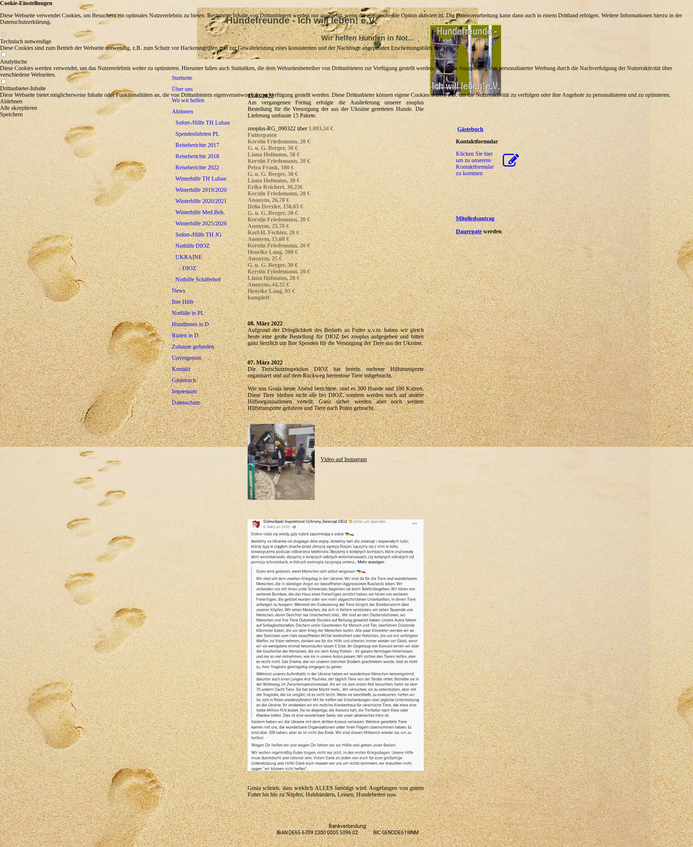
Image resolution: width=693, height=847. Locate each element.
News (178, 291)
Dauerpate (469, 231)
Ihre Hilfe (183, 302)
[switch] (3, 35)
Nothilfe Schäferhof (198, 279)
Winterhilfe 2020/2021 (201, 201)
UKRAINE (188, 257)
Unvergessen (186, 358)
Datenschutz (186, 402)
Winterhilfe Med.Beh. (200, 212)
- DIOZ (187, 268)
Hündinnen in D (190, 324)
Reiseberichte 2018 (197, 156)
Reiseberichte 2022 (197, 167)
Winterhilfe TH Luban (200, 179)
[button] (346, 101)
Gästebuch (184, 380)
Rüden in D (185, 335)
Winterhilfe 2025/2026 (201, 223)
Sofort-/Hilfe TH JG (198, 235)
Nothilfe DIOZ (192, 246)
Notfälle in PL (188, 313)
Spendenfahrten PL (197, 134)
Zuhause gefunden (193, 346)
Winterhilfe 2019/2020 (201, 190)
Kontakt (181, 369)
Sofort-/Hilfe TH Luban (202, 123)
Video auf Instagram (344, 459)
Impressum (184, 391)
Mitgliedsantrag (475, 218)
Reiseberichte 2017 (197, 145)
